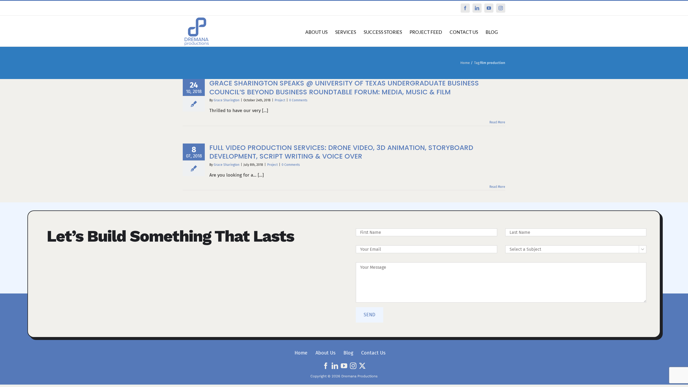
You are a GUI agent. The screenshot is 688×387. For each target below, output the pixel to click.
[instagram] (353, 366)
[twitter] (362, 366)
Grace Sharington (226, 100)
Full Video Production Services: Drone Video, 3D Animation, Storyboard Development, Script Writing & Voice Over (341, 152)
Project (280, 100)
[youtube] (344, 366)
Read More (497, 122)
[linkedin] (335, 366)
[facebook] (325, 366)
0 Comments (298, 100)
